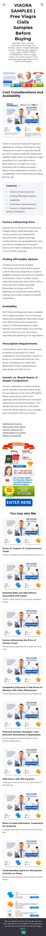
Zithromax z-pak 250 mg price (18, 779)
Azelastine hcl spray (12, 424)
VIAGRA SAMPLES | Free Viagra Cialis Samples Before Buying (23, 22)
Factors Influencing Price (22, 192)
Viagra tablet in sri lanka (14, 432)
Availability (15, 200)
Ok (24, 932)
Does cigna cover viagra (13, 427)
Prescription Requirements (23, 204)
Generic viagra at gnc (12, 430)
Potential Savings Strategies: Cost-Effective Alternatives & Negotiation (21, 733)
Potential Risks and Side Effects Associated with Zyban (19, 594)
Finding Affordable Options (23, 196)
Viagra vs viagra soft (11, 435)
